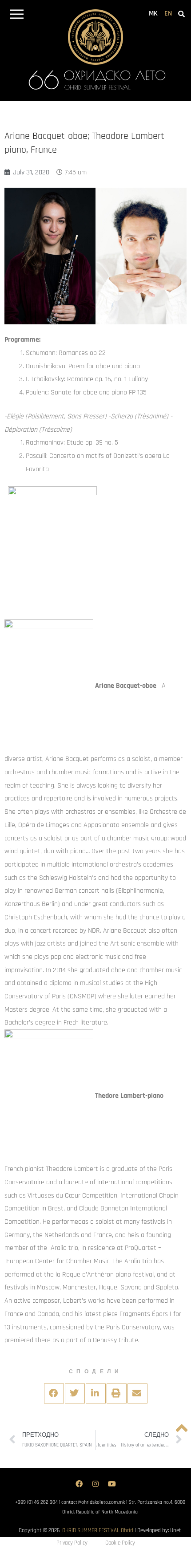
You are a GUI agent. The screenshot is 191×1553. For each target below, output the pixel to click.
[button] (17, 15)
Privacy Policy (72, 1542)
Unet (175, 1530)
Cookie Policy (120, 1542)
